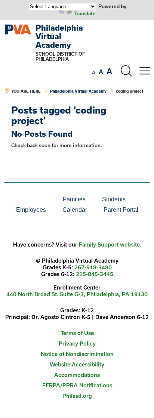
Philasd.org (77, 396)
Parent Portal (121, 210)
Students (114, 199)
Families (74, 199)
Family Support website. (110, 244)
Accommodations (77, 375)
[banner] (77, 62)
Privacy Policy (77, 343)
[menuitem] (29, 199)
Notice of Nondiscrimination (77, 354)
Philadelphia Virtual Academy (59, 36)
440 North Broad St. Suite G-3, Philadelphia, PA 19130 (77, 294)
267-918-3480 (93, 267)
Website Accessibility (77, 364)
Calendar (74, 210)
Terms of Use (77, 333)
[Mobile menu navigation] (144, 71)
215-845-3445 (94, 274)
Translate (85, 13)
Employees (31, 210)
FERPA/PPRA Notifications (77, 385)
